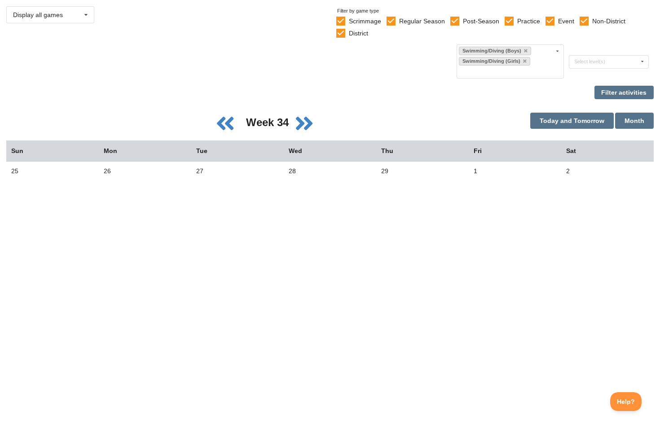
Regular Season (422, 21)
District (358, 33)
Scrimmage (365, 21)
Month (634, 120)
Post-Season (481, 21)
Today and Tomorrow (572, 120)
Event (566, 21)
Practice (528, 21)
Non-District (608, 21)
